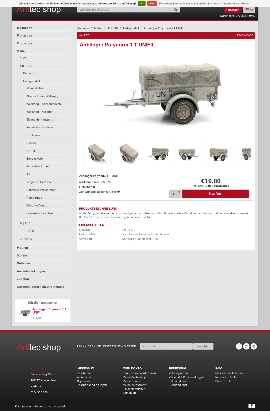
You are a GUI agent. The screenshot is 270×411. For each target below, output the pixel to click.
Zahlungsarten (178, 373)
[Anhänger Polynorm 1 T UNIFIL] (98, 154)
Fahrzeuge (24, 35)
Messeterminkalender (229, 373)
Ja (141, 3)
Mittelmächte (34, 88)
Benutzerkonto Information (140, 373)
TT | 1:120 (27, 231)
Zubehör (23, 279)
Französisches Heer (39, 213)
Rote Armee (34, 197)
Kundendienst (178, 385)
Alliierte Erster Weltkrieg (42, 96)
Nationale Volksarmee (40, 189)
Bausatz (28, 73)
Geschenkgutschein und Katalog (41, 286)
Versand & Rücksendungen (186, 377)
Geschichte (84, 373)
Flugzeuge (24, 43)
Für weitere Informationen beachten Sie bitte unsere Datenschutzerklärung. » (205, 3)
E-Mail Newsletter (134, 389)
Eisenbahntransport (39, 119)
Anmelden (203, 346)
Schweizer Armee (38, 166)
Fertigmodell (31, 81)
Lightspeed (58, 406)
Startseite (83, 28)
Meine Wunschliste (135, 385)
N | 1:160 (26, 223)
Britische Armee (36, 205)
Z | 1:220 (26, 238)
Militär (21, 51)
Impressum (84, 377)
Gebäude (23, 263)
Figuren (22, 247)
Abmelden (129, 393)
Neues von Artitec (226, 377)
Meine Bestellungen (135, 377)
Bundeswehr (34, 158)
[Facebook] (239, 346)
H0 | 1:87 (26, 66)
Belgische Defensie (39, 182)
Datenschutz (223, 381)
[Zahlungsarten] (251, 406)
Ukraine (31, 143)
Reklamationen (178, 381)
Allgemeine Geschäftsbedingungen (92, 383)
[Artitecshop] (30, 9)
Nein (152, 3)
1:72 (23, 58)
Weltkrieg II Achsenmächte (44, 104)
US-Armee (33, 135)
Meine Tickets (131, 381)
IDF (28, 174)
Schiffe (22, 255)
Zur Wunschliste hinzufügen (98, 192)
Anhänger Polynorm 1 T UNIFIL (164, 28)
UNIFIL (31, 150)
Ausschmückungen (31, 271)
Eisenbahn (24, 27)
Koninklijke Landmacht (41, 127)
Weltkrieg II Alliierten (39, 111)
